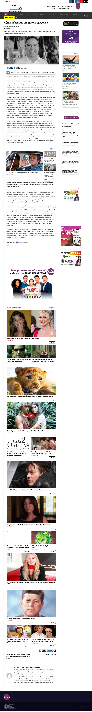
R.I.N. (17, 17)
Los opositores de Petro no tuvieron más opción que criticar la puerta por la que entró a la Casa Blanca (70, 144)
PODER (27, 14)
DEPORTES (35, 14)
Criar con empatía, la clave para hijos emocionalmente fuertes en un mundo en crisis (18, 656)
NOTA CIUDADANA (75, 14)
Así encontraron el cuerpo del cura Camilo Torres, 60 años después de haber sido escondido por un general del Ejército (70, 153)
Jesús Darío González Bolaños (12, 26)
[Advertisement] (31, 256)
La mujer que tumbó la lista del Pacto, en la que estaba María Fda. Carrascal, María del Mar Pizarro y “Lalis (70, 134)
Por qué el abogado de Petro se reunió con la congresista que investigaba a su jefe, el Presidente (70, 125)
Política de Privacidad (83, 706)
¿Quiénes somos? (74, 706)
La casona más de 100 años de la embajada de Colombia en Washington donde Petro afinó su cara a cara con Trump (69, 172)
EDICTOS (55, 14)
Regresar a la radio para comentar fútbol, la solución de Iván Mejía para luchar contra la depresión (70, 163)
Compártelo (24, 68)
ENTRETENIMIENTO (64, 14)
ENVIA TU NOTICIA (9, 17)
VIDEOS (48, 14)
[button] (84, 16)
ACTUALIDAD (20, 14)
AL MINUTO (12, 14)
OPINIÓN (42, 14)
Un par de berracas (49, 654)
